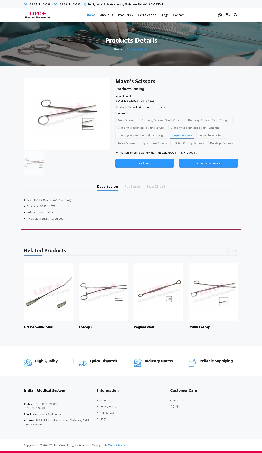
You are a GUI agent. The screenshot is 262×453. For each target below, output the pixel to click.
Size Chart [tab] (156, 186)
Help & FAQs (107, 412)
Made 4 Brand (117, 445)
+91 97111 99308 (39, 4)
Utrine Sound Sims (39, 327)
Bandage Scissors (221, 143)
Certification (147, 15)
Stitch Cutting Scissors (189, 143)
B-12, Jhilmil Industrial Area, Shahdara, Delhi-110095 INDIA (125, 4)
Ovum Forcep (199, 327)
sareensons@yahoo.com (47, 414)
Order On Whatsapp (209, 163)
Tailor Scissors (127, 143)
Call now (144, 163)
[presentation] (228, 251)
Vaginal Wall (144, 327)
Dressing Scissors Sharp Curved (162, 120)
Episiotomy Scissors (156, 143)
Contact (179, 15)
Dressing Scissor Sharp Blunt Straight (194, 127)
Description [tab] (107, 186)
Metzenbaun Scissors (212, 135)
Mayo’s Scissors (182, 135)
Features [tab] (132, 186)
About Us (106, 15)
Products (125, 15)
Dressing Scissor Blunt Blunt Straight (141, 135)
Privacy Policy (107, 406)
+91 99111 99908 (69, 4)
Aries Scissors (126, 120)
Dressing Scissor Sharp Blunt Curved (140, 127)
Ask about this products (179, 152)
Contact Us (177, 400)
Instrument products (150, 107)
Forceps (85, 327)
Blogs (165, 15)
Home (91, 15)
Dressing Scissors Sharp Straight (209, 120)
